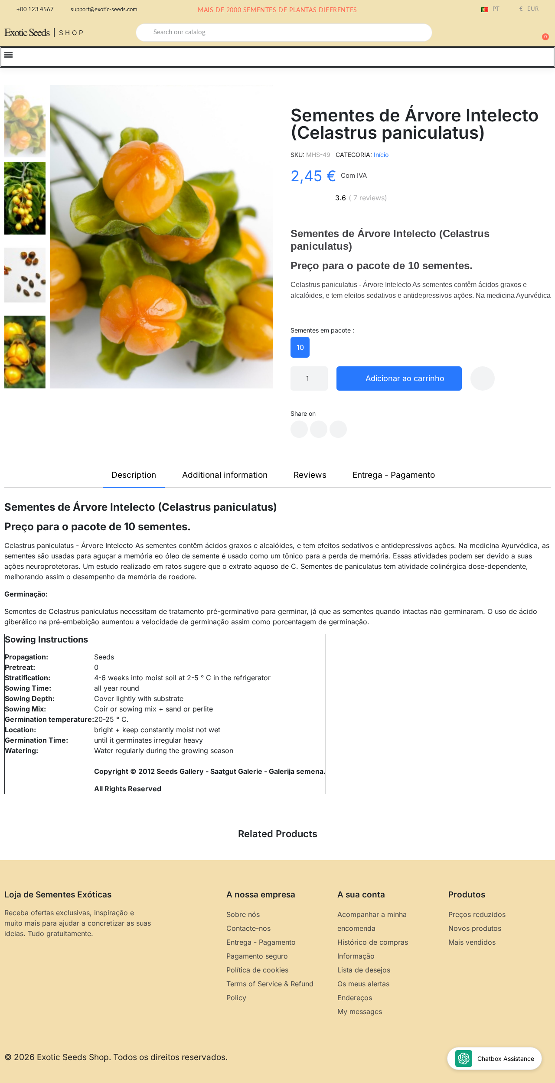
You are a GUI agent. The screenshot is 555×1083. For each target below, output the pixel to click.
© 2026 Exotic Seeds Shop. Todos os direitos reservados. (116, 1057)
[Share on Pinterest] (338, 429)
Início (381, 154)
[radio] (300, 347)
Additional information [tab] (225, 475)
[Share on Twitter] (318, 429)
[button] (541, 32)
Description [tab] (133, 475)
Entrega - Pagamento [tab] (394, 475)
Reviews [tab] (310, 475)
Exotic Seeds (26, 32)
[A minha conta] (511, 33)
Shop (72, 33)
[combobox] (284, 32)
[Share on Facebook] (299, 429)
